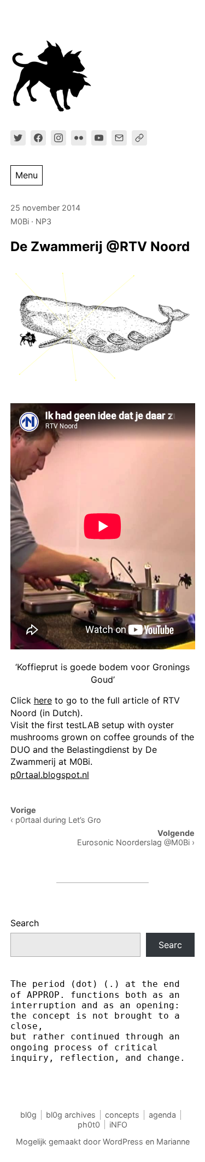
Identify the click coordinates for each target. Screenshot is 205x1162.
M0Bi (19, 221)
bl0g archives (71, 1114)
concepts (122, 1114)
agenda (162, 1114)
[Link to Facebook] (38, 138)
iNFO (118, 1124)
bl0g (28, 1114)
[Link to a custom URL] (139, 138)
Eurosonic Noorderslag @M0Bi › (136, 842)
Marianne (173, 1141)
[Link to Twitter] (18, 138)
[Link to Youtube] (99, 138)
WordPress (123, 1141)
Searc (170, 944)
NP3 (43, 221)
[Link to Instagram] (58, 138)
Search (24, 922)
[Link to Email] (119, 138)
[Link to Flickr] (78, 138)
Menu (26, 175)
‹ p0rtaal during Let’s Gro (55, 819)
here (43, 700)
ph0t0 (89, 1124)
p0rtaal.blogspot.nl (49, 774)
